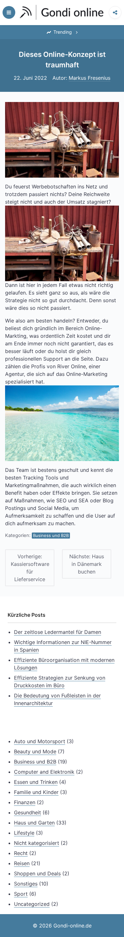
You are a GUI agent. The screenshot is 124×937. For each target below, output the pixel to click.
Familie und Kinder (36, 792)
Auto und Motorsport (39, 741)
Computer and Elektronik (44, 772)
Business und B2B (51, 535)
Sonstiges (26, 883)
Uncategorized (32, 904)
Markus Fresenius (89, 78)
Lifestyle (24, 833)
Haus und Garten (34, 822)
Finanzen (24, 802)
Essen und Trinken (36, 782)
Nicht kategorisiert (36, 843)
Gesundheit (27, 812)
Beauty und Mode (35, 751)
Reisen (22, 863)
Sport (21, 894)
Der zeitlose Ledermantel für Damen (57, 632)
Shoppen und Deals (37, 873)
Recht (21, 853)
